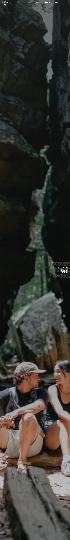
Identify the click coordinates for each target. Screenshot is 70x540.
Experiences (37, 3)
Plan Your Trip (47, 3)
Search (65, 3)
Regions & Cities (28, 3)
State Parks (56, 3)
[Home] (5, 3)
